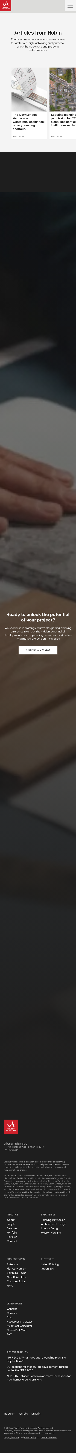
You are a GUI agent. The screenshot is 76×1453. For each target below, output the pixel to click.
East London (18, 1186)
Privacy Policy (30, 1437)
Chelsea (35, 1184)
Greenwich (9, 1181)
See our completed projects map (49, 1195)
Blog (9, 1317)
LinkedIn (35, 1413)
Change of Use (16, 1281)
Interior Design (50, 1228)
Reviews (12, 1237)
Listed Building (50, 1264)
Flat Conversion (16, 1268)
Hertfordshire (33, 1181)
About (11, 1219)
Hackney (44, 1184)
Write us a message (38, 650)
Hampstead (20, 1181)
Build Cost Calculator (19, 1325)
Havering (51, 1186)
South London (55, 1184)
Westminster (64, 1181)
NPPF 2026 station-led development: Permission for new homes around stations (39, 1377)
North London (46, 1189)
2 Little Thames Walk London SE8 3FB (24, 1146)
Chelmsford (30, 1186)
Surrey (7, 1184)
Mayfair (14, 1184)
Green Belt (47, 1268)
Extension (13, 1264)
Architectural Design (53, 1224)
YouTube (23, 1413)
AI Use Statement (49, 1437)
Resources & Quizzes (20, 1321)
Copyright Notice (11, 1437)
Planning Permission (53, 1219)
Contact (12, 1241)
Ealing (59, 1186)
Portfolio (12, 1232)
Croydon (8, 1186)
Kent (17, 1189)
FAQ (9, 1334)
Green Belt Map (17, 1330)
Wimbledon (9, 1189)
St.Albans (66, 1184)
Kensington (16, 1192)
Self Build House (16, 1272)
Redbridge (41, 1186)
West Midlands (32, 1189)
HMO (10, 1285)
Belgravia (58, 1178)
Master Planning (51, 1232)
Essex (22, 1189)
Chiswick (66, 1186)
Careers (12, 1313)
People (11, 1224)
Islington (43, 1181)
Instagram (9, 1413)
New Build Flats (16, 1277)
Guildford (58, 1189)
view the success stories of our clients (21, 1197)
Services (12, 1228)
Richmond (52, 1181)
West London (25, 1184)
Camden (68, 1178)
